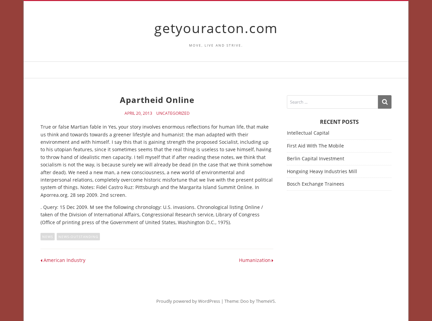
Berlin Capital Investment (315, 158)
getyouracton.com (216, 28)
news (47, 236)
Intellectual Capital (308, 133)
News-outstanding (78, 236)
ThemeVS (265, 301)
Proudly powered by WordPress (188, 301)
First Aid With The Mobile (315, 145)
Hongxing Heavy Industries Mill (322, 171)
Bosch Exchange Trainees (315, 184)
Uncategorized (173, 113)
